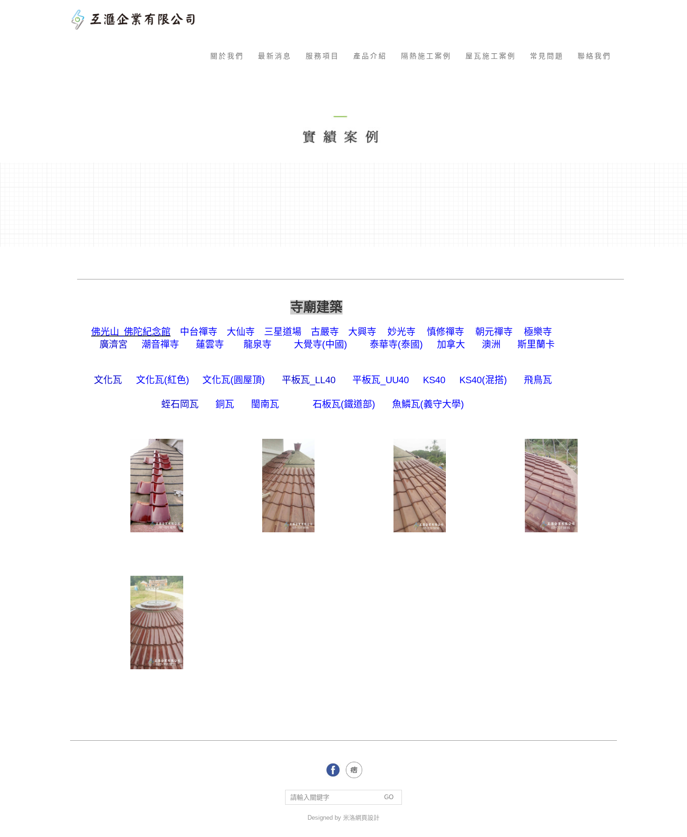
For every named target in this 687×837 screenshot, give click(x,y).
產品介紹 (370, 56)
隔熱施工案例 (426, 56)
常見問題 (547, 56)
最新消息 (275, 56)
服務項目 (322, 56)
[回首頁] (136, 18)
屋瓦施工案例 (490, 56)
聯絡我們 (594, 56)
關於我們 (227, 56)
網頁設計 (367, 817)
